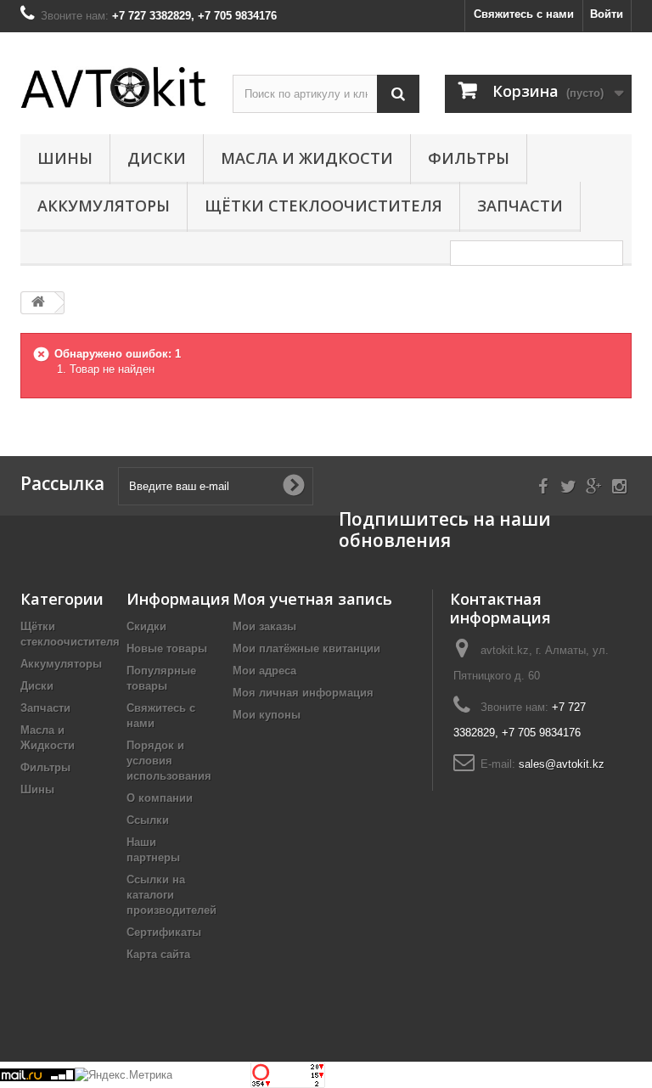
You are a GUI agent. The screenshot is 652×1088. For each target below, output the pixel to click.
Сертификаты (163, 932)
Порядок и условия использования (168, 760)
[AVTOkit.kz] (113, 87)
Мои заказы (264, 626)
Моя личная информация (303, 692)
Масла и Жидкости (307, 158)
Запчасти (520, 205)
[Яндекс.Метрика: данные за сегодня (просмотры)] (123, 1075)
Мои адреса (264, 670)
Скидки (146, 626)
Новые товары (166, 648)
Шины (65, 158)
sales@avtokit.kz (561, 764)
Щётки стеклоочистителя (323, 205)
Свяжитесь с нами (524, 14)
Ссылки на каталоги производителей (171, 894)
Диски (156, 158)
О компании (159, 798)
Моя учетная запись (312, 599)
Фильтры (468, 158)
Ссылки (147, 820)
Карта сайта (158, 954)
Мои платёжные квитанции (306, 648)
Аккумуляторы (103, 205)
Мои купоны (267, 714)
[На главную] (38, 302)
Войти (606, 14)
